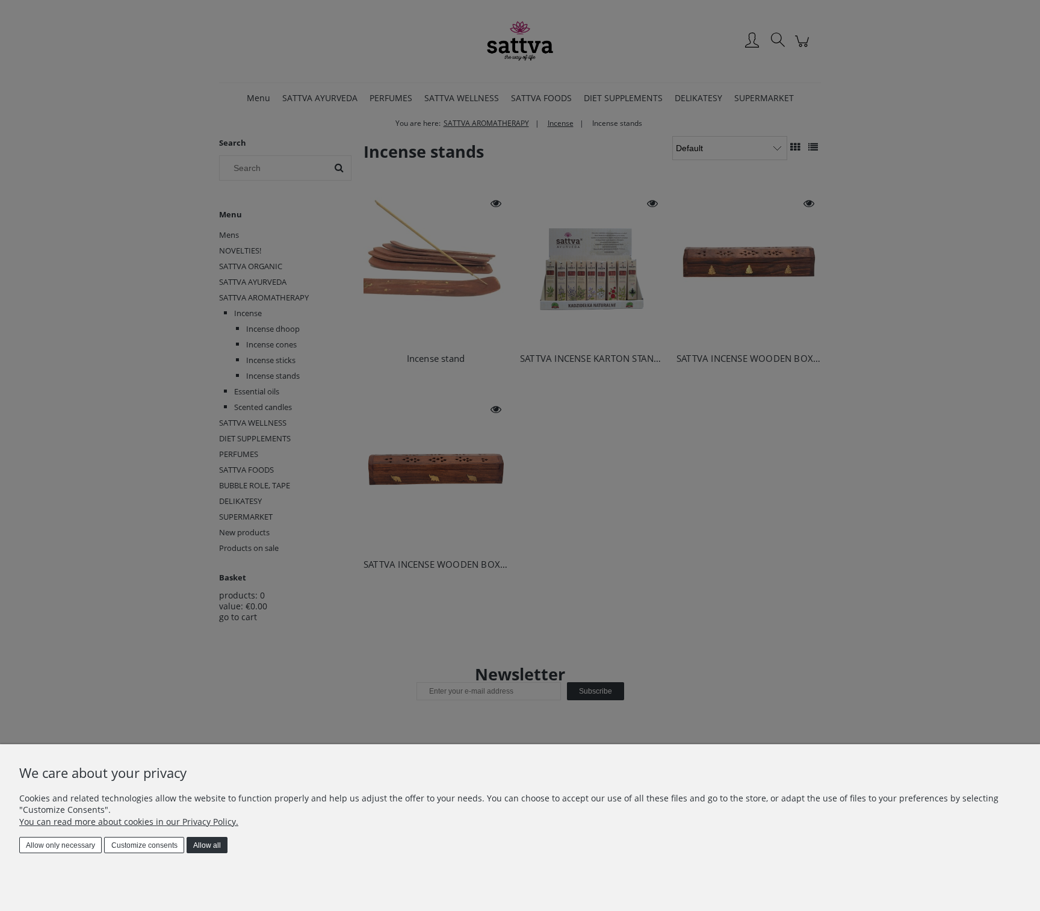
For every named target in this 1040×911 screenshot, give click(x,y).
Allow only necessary (60, 845)
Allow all (207, 845)
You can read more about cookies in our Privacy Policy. (128, 821)
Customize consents (144, 845)
